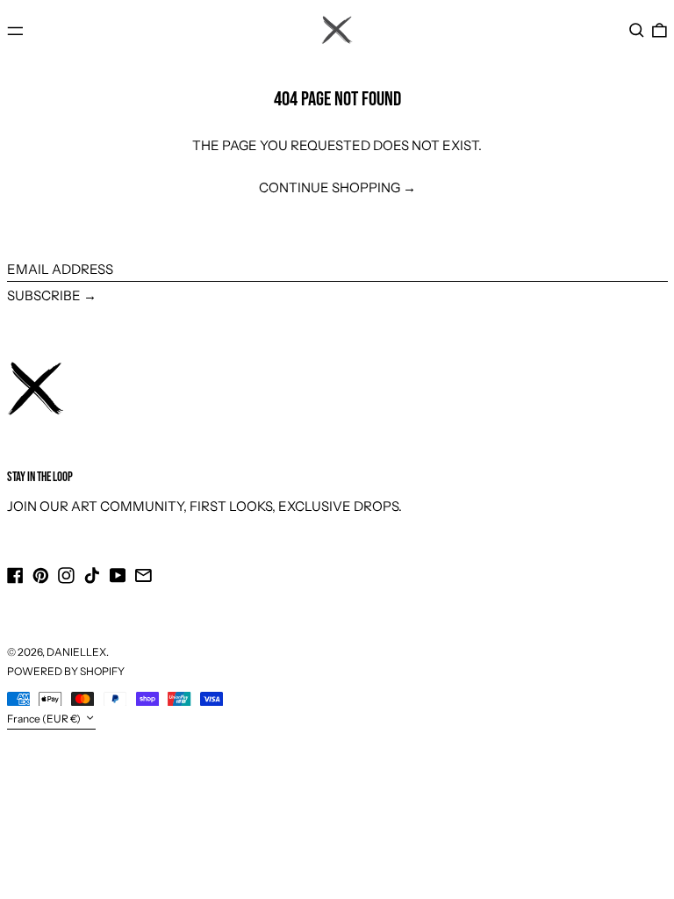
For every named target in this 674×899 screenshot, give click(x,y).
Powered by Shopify (66, 671)
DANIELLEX (76, 651)
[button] (636, 31)
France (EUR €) (44, 718)
